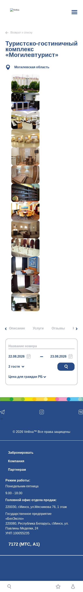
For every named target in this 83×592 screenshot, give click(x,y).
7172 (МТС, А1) (24, 544)
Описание (17, 328)
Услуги (38, 328)
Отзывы (58, 328)
